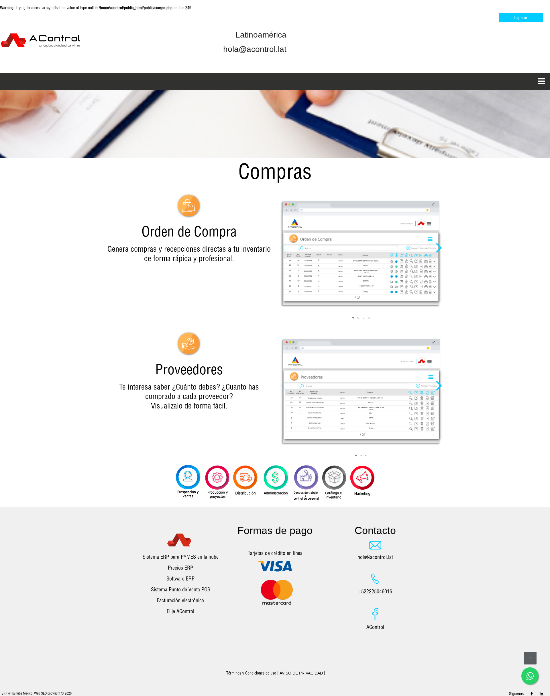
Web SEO (40, 693)
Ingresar (520, 17)
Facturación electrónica (180, 600)
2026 (68, 693)
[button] (438, 240)
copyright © (56, 693)
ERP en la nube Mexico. (17, 693)
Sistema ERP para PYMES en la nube (181, 557)
